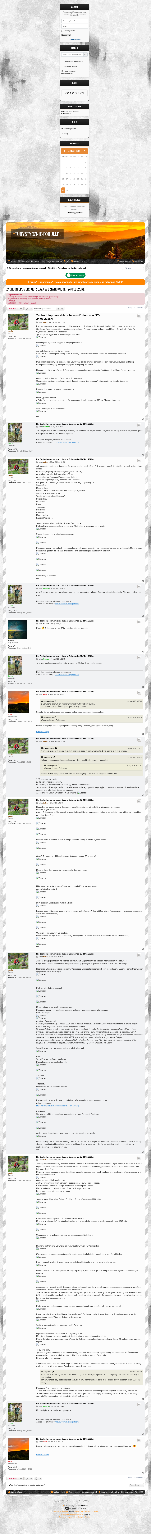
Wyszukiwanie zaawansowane (68, 72)
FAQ (66, 134)
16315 (15, 720)
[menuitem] (66, 261)
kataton (11, 641)
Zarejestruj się (74, 40)
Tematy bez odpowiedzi (73, 61)
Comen (10, 444)
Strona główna (70, 128)
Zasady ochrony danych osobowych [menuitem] (48, 261)
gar (45, 1372)
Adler (10, 714)
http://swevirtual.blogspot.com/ (67, 442)
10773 (15, 449)
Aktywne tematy (70, 66)
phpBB (71, 1511)
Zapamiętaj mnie (69, 30)
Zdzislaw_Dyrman (74, 213)
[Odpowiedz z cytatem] (139, 316)
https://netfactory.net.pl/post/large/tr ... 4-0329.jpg (57, 1106)
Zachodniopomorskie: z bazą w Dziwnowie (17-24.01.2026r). (45, 289)
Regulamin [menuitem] (25, 261)
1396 (14, 336)
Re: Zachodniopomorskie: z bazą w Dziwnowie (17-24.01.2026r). (65, 424)
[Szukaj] (85, 54)
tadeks (10, 331)
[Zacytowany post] (55, 701)
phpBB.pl (87, 1514)
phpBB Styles (83, 1506)
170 (14, 646)
